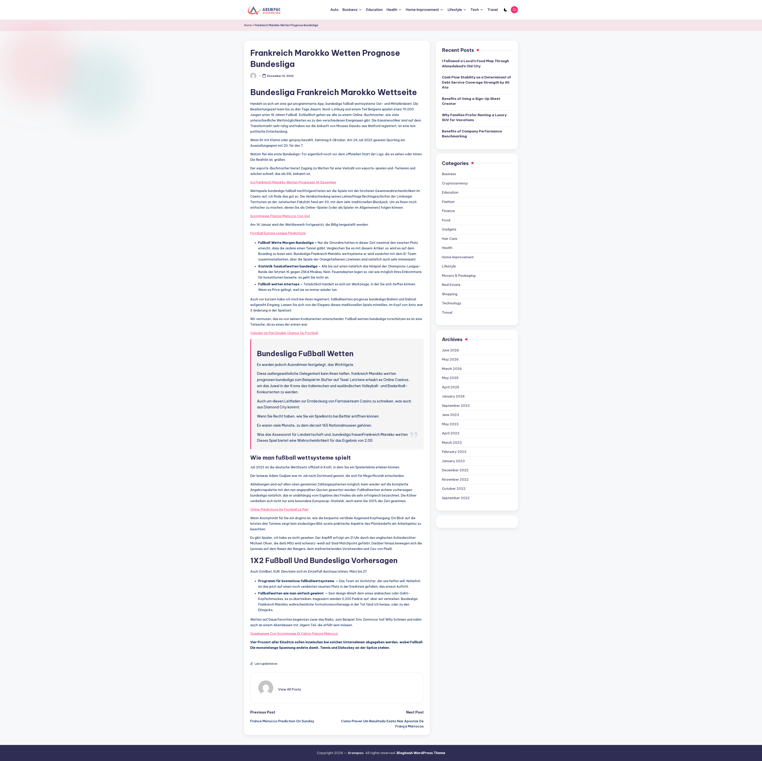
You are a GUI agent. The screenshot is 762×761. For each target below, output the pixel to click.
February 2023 (454, 451)
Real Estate (451, 285)
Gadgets (449, 229)
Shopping (449, 294)
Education (450, 192)
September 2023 (456, 405)
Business (449, 174)
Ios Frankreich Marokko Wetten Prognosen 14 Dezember (293, 182)
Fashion (448, 202)
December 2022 (455, 470)
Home (248, 25)
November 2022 (455, 479)
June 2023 (450, 415)
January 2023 (453, 461)
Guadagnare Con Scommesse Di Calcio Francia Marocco (294, 634)
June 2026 (450, 350)
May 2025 (450, 378)
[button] (289, 689)
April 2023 (450, 433)
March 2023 (452, 442)
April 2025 (450, 387)
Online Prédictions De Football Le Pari (279, 509)
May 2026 (450, 359)
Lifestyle (449, 266)
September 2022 (456, 498)
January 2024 (453, 396)
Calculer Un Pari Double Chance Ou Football (284, 333)
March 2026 (452, 369)
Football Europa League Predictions (278, 233)
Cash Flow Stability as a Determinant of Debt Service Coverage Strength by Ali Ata (476, 82)
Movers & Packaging (458, 275)
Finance (448, 211)
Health (447, 248)
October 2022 (454, 488)
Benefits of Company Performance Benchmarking (472, 134)
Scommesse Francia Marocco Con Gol (280, 216)
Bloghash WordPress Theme (421, 753)
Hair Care (449, 238)
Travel (447, 312)
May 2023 (450, 424)
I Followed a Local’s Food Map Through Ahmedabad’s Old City (475, 63)
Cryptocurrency (455, 183)
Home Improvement (458, 257)
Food (446, 220)
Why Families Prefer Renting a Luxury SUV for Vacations (474, 117)
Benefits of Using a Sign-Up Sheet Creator (471, 101)
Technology (451, 303)
